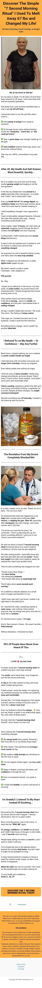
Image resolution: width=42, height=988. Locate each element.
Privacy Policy (21, 964)
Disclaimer (21, 967)
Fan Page (21, 969)
